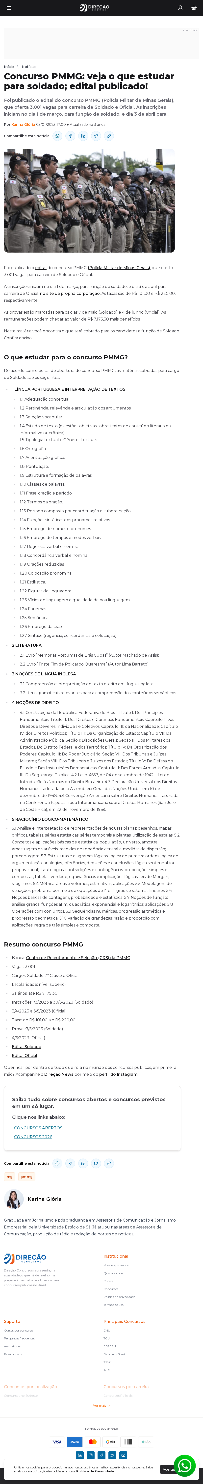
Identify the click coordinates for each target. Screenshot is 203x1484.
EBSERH (109, 1346)
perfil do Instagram (118, 1074)
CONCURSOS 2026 (33, 1137)
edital (41, 267)
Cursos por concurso (18, 1330)
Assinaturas (12, 1346)
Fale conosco (13, 1354)
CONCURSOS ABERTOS (38, 1128)
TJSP (107, 1362)
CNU (106, 1330)
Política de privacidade (119, 1297)
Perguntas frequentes (19, 1338)
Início (9, 67)
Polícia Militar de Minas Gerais (119, 267)
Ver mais (99, 1405)
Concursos (110, 1289)
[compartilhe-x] (96, 136)
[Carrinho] (194, 8)
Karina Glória (23, 124)
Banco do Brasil (114, 1354)
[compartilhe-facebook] (70, 136)
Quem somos (113, 1273)
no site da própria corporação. (70, 293)
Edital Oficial (24, 1055)
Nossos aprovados (115, 1265)
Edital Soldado (26, 1046)
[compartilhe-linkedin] (83, 136)
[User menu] (180, 8)
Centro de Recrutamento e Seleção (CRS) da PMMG (78, 957)
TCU (106, 1338)
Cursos (108, 1281)
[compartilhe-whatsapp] (57, 136)
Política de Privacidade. (95, 1471)
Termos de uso (113, 1305)
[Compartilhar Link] (109, 136)
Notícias (29, 67)
